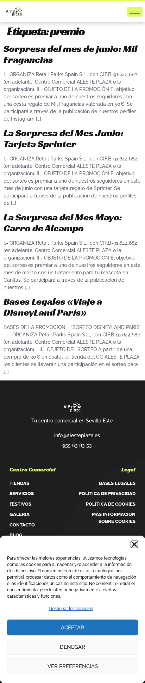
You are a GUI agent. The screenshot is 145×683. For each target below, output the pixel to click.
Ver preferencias (73, 666)
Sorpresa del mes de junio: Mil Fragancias (70, 54)
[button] (134, 544)
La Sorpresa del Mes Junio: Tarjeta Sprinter (64, 138)
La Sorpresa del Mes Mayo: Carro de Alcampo (63, 222)
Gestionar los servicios (71, 608)
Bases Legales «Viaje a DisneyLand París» (53, 306)
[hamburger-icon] (135, 12)
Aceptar (72, 627)
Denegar (72, 647)
